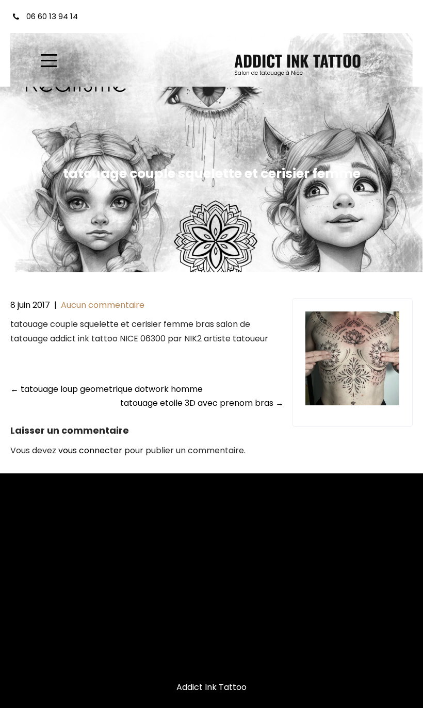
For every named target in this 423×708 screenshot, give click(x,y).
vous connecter (90, 450)
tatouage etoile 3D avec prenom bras (202, 403)
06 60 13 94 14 (52, 16)
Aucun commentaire (102, 305)
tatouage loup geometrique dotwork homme (106, 389)
